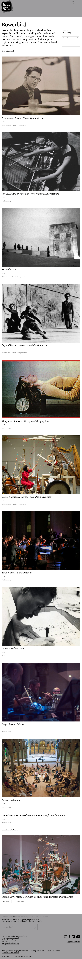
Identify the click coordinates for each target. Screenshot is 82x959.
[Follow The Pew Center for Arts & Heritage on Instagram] (65, 938)
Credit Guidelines (53, 951)
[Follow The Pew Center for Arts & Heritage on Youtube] (78, 938)
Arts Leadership (18, 901)
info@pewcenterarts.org (10, 944)
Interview (6, 901)
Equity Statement (37, 951)
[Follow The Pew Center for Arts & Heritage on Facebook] (69, 937)
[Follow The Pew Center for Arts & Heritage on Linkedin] (73, 938)
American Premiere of (33, 815)
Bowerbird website (69, 38)
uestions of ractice (11, 830)
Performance (6, 201)
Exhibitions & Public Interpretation (14, 125)
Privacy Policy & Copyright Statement (15, 951)
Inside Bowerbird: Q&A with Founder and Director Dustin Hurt (37, 896)
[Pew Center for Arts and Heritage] (6, 6)
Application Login (73, 941)
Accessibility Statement (10, 953)
